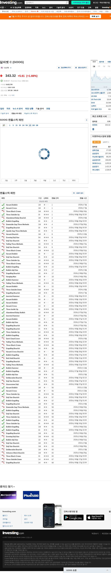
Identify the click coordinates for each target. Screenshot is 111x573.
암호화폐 (28, 7)
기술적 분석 (60, 7)
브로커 (71, 7)
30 (20, 125)
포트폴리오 (7, 523)
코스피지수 (95, 90)
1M (37, 125)
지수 (94, 62)
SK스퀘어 (95, 170)
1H (23, 125)
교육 (89, 7)
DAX (93, 103)
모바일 (5, 519)
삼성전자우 (96, 160)
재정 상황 (29, 108)
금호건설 (95, 150)
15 (16, 125)
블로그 (5, 515)
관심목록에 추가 (66, 67)
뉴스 (43, 7)
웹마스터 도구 (8, 526)
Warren (34, 11)
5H (27, 125)
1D (30, 125)
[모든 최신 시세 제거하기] (93, 128)
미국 (95, 11)
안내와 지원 (28, 523)
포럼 (48, 108)
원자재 (101, 62)
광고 (25, 519)
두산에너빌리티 (98, 157)
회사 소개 (27, 515)
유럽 (101, 11)
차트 (36, 7)
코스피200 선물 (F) (98, 93)
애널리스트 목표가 (31, 113)
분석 (51, 7)
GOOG (94, 125)
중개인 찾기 (6, 486)
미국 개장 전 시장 (47, 11)
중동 (107, 11)
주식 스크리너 (17, 11)
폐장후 (58, 11)
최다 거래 (96, 142)
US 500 (94, 96)
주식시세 (5, 11)
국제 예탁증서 (69, 11)
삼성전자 (95, 153)
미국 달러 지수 (96, 109)
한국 (26, 11)
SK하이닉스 (96, 163)
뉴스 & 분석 (18, 108)
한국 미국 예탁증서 (84, 11)
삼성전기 (95, 167)
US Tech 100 (96, 99)
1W (33, 125)
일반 (2, 108)
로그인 (95, 3)
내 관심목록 (16, 7)
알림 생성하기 (82, 67)
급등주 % (106, 142)
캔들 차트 (3, 125)
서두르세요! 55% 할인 (81, 3)
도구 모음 (80, 7)
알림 (96, 7)
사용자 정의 (79, 193)
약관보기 (95, 533)
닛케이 (93, 106)
